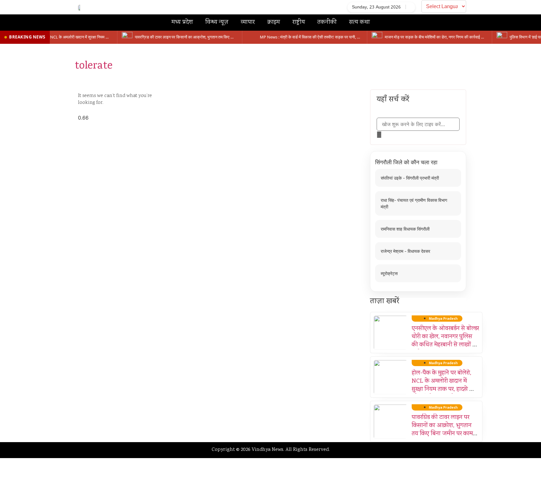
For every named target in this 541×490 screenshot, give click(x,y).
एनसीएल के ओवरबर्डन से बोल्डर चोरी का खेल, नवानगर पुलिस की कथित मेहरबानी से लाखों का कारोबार (445, 341)
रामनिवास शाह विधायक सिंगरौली (405, 229)
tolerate (93, 66)
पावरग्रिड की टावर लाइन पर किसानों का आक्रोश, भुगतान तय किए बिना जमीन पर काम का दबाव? (442, 430)
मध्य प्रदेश (182, 22)
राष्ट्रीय (298, 22)
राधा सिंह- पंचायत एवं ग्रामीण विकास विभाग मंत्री (414, 203)
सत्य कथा (359, 22)
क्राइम (273, 22)
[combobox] (418, 124)
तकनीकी (327, 22)
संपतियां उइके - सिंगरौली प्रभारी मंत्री (410, 178)
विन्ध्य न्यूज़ (216, 22)
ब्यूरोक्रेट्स (389, 273)
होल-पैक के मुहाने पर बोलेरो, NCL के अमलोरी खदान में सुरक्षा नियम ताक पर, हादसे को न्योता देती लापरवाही (443, 385)
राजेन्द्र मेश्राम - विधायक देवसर (405, 251)
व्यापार (248, 22)
